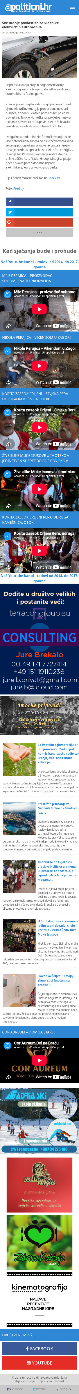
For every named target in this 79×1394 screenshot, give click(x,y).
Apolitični (28, 7)
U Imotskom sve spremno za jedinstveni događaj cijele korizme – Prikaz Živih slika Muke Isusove (58, 927)
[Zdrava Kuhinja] (39, 1242)
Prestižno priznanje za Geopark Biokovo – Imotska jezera (57, 808)
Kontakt (59, 1381)
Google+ (65, 1389)
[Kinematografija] (39, 1299)
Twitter (41, 1389)
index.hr (54, 178)
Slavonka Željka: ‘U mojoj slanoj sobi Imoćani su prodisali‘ (56, 980)
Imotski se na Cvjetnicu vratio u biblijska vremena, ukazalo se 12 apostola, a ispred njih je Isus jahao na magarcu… (57, 871)
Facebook (41, 1349)
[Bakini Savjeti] (39, 1185)
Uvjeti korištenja (25, 1381)
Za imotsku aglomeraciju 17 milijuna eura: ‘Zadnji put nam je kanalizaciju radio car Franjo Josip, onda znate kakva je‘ (58, 753)
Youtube (42, 1363)
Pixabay (18, 189)
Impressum (45, 1381)
